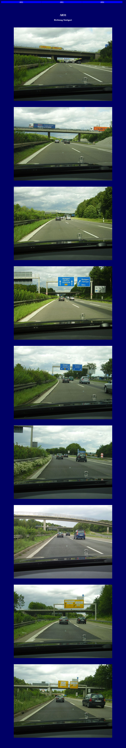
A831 (21, 2)
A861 (62, 2)
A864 (102, 2)
